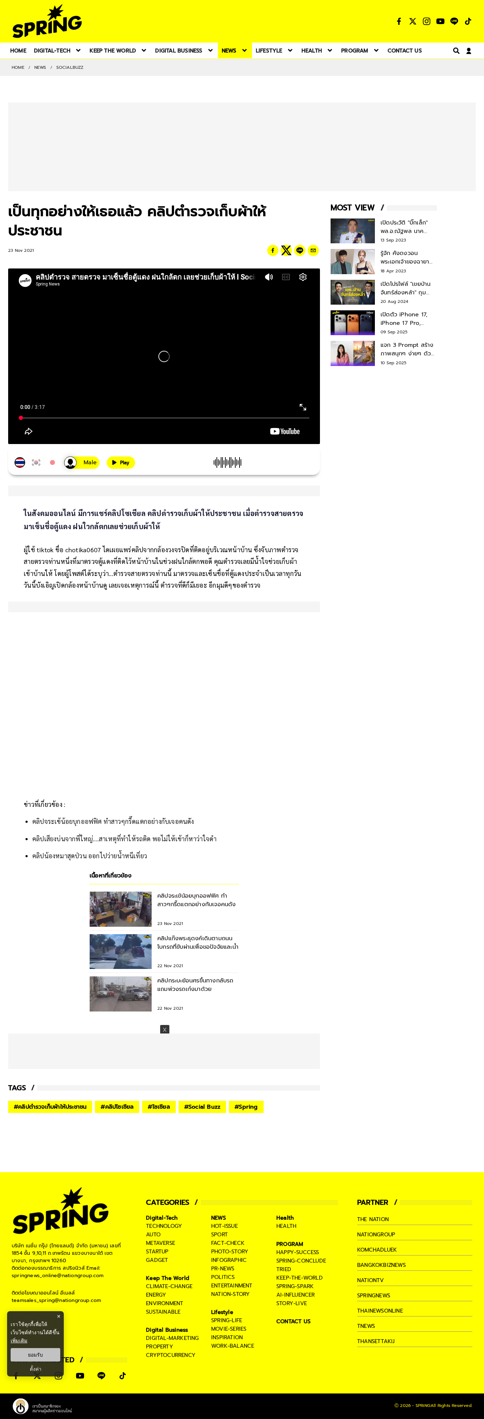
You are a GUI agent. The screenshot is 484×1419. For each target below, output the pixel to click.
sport (219, 1234)
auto (153, 1234)
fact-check (227, 1243)
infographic (229, 1260)
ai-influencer (295, 1295)
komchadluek (377, 1250)
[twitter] (286, 250)
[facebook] (272, 250)
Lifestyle (222, 1312)
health (286, 1226)
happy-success (297, 1252)
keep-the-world (299, 1278)
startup (157, 1252)
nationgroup (376, 1234)
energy (156, 1295)
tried (283, 1269)
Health (285, 1218)
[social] (399, 21)
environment (164, 1303)
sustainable (163, 1312)
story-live (291, 1303)
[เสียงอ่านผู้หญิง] (82, 462)
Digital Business (167, 1330)
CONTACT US (293, 1321)
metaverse (160, 1243)
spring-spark (295, 1286)
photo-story (229, 1252)
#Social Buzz (202, 1107)
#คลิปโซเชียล (117, 1107)
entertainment (232, 1286)
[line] (299, 250)
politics (223, 1277)
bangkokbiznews (381, 1265)
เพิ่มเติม (19, 1340)
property (159, 1347)
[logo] (47, 21)
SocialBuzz (70, 67)
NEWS (40, 67)
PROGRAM (289, 1244)
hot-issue (224, 1226)
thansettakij (376, 1341)
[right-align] (455, 50)
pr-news (222, 1269)
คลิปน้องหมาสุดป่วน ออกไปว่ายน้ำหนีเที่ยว (89, 856)
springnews (373, 1295)
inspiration (227, 1337)
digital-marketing (172, 1338)
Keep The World (167, 1278)
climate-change (169, 1286)
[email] (313, 250)
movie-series (228, 1329)
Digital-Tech (162, 1218)
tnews (366, 1326)
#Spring (246, 1107)
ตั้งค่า (35, 1369)
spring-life (226, 1320)
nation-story (230, 1294)
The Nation (373, 1219)
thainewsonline (380, 1311)
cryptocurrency (171, 1355)
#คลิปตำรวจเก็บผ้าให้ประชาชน (50, 1107)
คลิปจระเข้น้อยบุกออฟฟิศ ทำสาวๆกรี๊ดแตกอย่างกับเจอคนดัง (113, 821)
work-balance (232, 1346)
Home (18, 67)
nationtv (370, 1280)
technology (164, 1226)
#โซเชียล (159, 1107)
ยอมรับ (35, 1355)
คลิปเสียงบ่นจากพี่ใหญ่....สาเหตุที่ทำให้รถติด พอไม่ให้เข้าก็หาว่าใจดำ (124, 839)
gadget (157, 1260)
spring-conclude (301, 1261)
